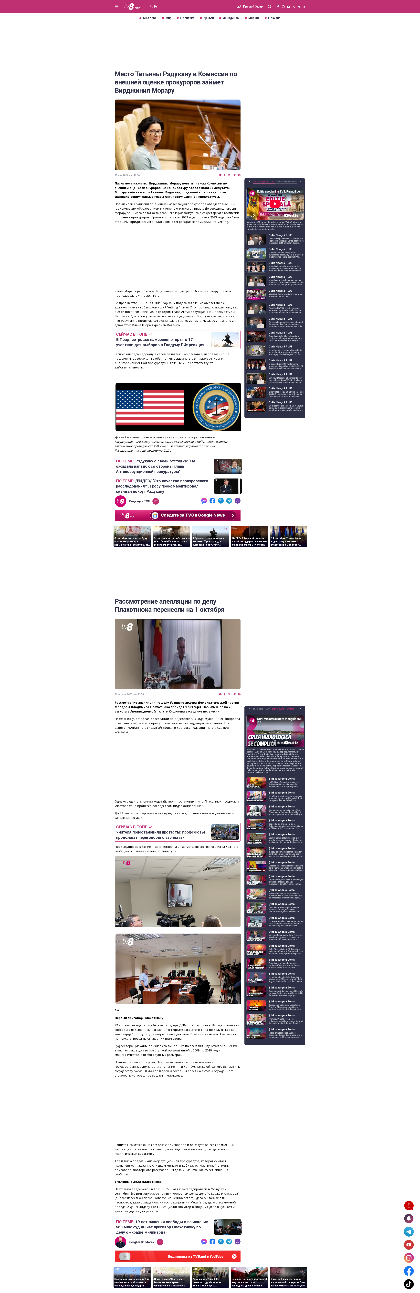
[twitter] (229, 175)
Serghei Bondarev (141, 1242)
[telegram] (234, 175)
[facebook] (224, 175)
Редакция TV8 (139, 501)
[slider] (177, 924)
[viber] (239, 175)
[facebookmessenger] (220, 175)
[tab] (264, 183)
